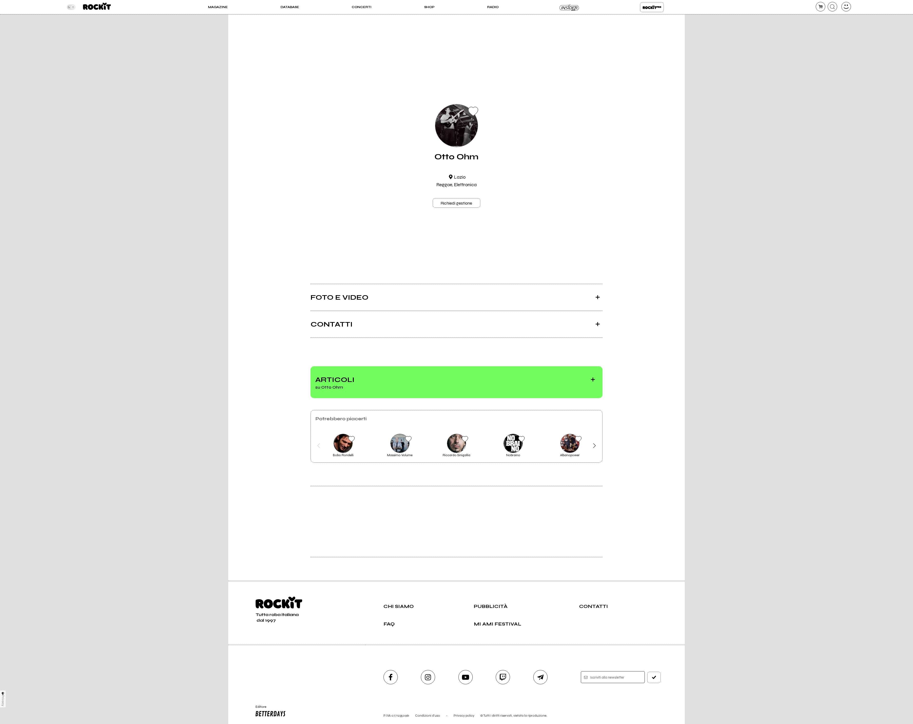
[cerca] (832, 6)
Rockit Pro (652, 7)
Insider (569, 7)
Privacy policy (464, 716)
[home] (97, 7)
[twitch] (503, 677)
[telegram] (540, 677)
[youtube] (465, 677)
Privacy (3, 700)
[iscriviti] (654, 677)
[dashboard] (846, 6)
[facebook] (391, 677)
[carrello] (820, 6)
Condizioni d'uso (427, 716)
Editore (258, 709)
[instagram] (428, 677)
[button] (319, 445)
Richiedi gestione (456, 203)
